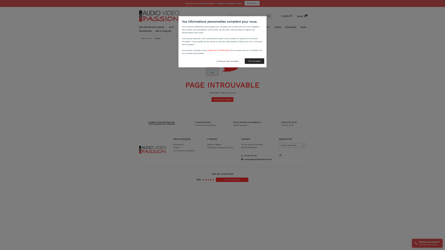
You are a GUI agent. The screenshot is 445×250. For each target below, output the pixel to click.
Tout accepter (254, 61)
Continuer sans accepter (228, 61)
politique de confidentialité (218, 50)
